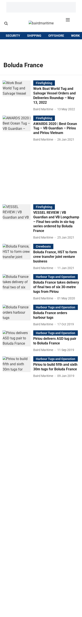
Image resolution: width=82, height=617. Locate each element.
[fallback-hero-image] (18, 96)
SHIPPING (34, 35)
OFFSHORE (56, 35)
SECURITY (13, 35)
